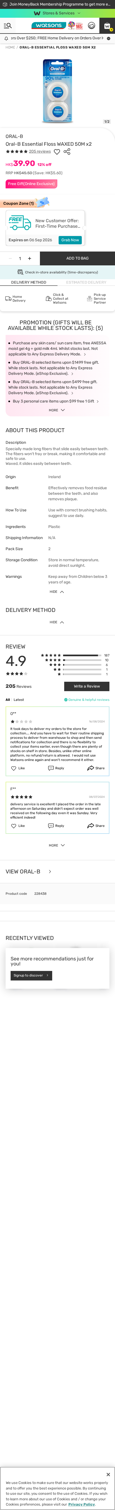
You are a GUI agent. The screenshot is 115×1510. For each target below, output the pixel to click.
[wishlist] (57, 151)
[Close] (108, 1474)
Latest (19, 700)
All (8, 700)
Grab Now (70, 240)
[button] (107, 25)
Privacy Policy (81, 1504)
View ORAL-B (24, 872)
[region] (57, 1488)
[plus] (29, 258)
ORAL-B (14, 136)
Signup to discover (28, 976)
